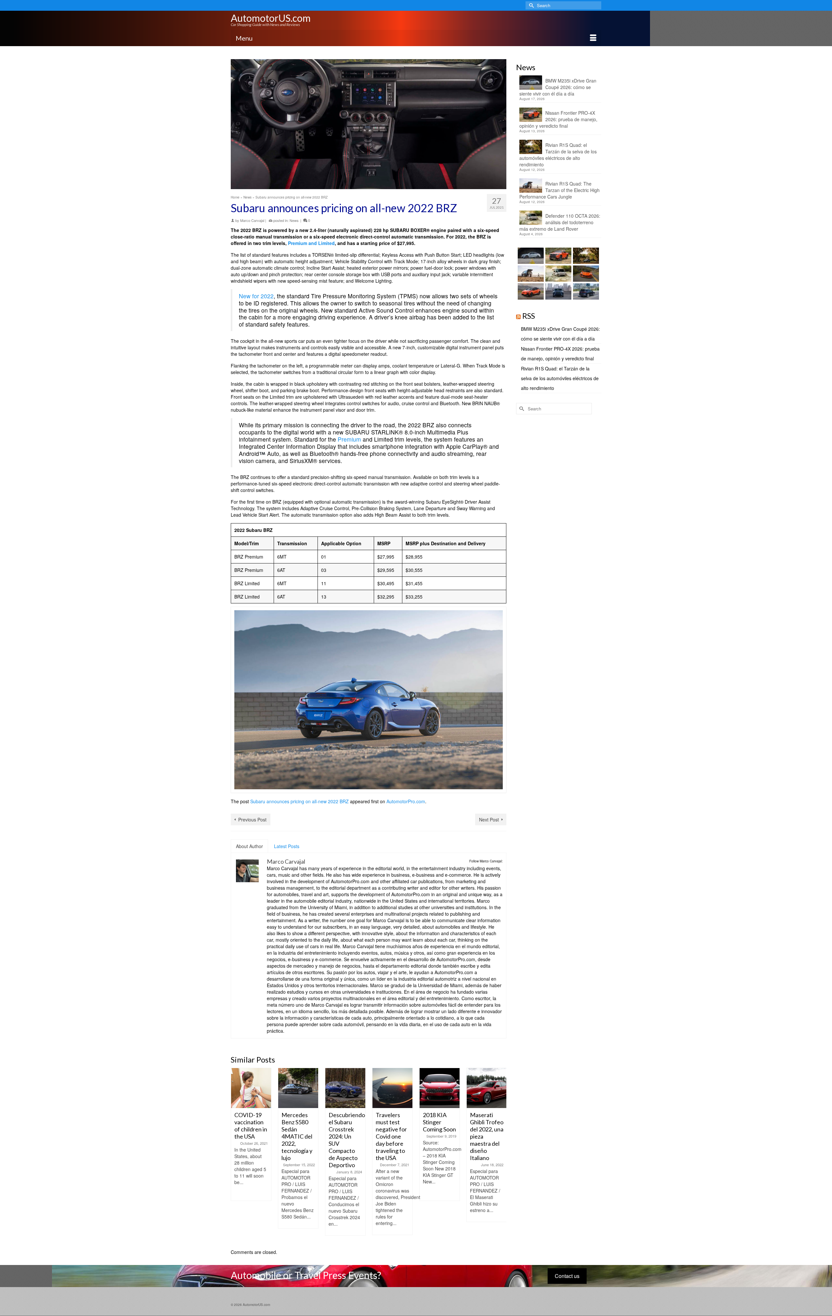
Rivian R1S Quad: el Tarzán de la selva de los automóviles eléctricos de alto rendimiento (558, 155)
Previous (236, 1155)
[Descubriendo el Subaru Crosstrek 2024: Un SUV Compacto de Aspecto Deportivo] (298, 1088)
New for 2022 (256, 296)
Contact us (567, 1276)
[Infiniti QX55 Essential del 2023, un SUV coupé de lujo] (487, 1088)
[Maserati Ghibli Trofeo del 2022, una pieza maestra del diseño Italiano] (440, 1088)
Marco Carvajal (252, 220)
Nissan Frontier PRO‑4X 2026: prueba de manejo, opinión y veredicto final (558, 119)
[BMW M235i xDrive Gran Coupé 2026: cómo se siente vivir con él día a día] (530, 256)
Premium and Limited (311, 243)
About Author (249, 846)
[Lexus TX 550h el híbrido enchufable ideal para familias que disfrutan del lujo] (557, 291)
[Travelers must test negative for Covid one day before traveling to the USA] (345, 1088)
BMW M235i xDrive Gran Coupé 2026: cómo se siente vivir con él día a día (557, 87)
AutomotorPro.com (405, 801)
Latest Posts (286, 846)
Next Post (489, 819)
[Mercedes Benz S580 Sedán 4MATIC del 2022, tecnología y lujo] (251, 1088)
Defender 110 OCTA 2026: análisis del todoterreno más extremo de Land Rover (559, 222)
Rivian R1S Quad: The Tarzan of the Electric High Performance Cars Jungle (559, 190)
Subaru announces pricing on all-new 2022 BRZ (299, 801)
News (294, 220)
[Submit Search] (530, 5)
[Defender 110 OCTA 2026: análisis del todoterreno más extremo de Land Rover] (557, 273)
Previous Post (252, 819)
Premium (349, 439)
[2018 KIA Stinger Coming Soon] (392, 1088)
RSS (528, 315)
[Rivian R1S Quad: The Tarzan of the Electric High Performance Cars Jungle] (530, 273)
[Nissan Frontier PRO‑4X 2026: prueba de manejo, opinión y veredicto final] (557, 256)
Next (500, 1155)
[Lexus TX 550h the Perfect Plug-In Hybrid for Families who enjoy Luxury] (585, 291)
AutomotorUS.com (271, 18)
